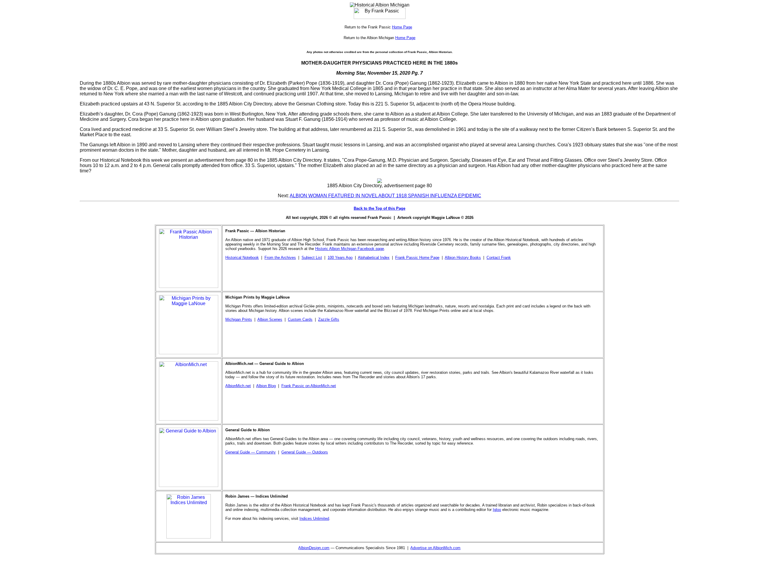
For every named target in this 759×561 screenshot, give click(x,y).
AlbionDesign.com (313, 548)
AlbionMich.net (238, 386)
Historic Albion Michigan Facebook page (349, 248)
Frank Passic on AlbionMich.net (308, 386)
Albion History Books (463, 257)
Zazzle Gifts (328, 319)
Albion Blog (266, 386)
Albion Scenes (269, 319)
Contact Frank (499, 257)
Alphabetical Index (374, 257)
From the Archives (280, 257)
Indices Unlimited (314, 518)
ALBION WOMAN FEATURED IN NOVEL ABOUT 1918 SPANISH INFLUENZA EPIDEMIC (385, 195)
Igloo (497, 509)
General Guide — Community (250, 452)
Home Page (402, 27)
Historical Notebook (242, 257)
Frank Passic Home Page (417, 257)
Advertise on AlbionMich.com (435, 548)
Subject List (312, 257)
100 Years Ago (340, 257)
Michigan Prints (238, 319)
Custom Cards (300, 319)
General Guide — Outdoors (304, 452)
